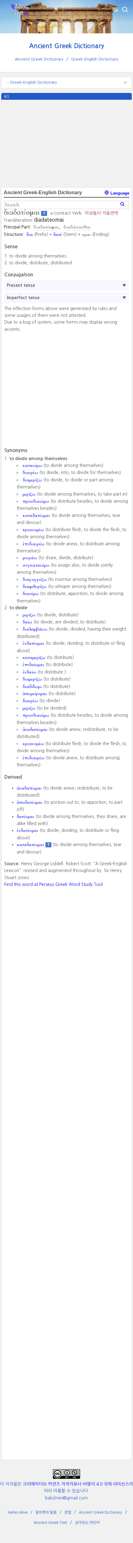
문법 (67, 1512)
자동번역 (110, 213)
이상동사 (93, 213)
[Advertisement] (66, 143)
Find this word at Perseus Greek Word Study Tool (53, 884)
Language (119, 193)
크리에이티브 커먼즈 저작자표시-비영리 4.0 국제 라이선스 (76, 1484)
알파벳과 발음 (46, 1512)
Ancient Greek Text (50, 1522)
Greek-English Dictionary (94, 59)
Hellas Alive (18, 1512)
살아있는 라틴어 (87, 1522)
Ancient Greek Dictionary (66, 46)
